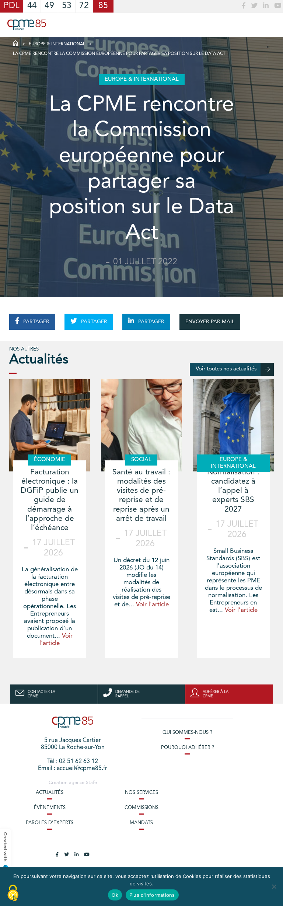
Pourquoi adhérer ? (187, 747)
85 (103, 6)
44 (32, 6)
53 (66, 6)
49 (49, 6)
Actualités (49, 792)
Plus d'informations (152, 895)
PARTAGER (35, 321)
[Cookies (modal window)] (13, 893)
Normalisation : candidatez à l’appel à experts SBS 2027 (233, 490)
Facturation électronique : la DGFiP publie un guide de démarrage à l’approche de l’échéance (49, 500)
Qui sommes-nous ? (187, 732)
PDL (12, 6)
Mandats (141, 822)
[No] (273, 886)
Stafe (91, 782)
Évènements (50, 807)
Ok (115, 895)
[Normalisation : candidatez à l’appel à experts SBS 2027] (233, 425)
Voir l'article (152, 605)
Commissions (141, 807)
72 (84, 6)
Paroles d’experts (49, 822)
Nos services (141, 792)
